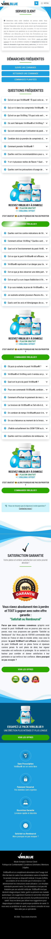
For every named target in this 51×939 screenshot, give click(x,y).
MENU (46, 3)
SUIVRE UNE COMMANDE (25, 67)
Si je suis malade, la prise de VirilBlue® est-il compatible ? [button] (27, 287)
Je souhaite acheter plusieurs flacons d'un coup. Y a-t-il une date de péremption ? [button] (27, 295)
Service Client (32, 862)
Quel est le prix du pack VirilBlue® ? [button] (23, 381)
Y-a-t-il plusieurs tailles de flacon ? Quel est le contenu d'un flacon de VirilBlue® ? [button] (27, 162)
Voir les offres (25, 669)
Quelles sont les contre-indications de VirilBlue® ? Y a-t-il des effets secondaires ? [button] (27, 233)
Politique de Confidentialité (12, 865)
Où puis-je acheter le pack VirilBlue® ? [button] (24, 366)
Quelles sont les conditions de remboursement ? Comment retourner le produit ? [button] (27, 436)
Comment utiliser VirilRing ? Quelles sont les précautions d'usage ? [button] (27, 241)
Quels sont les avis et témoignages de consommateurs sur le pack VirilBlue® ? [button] (27, 302)
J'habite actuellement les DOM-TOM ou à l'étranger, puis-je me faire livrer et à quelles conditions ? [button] (27, 428)
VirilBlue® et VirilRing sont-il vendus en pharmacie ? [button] (27, 374)
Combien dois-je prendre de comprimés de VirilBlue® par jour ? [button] (27, 138)
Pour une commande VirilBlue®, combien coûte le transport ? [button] (27, 389)
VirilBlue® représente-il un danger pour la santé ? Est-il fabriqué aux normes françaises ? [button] (27, 264)
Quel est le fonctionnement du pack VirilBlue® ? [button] (27, 248)
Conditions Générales (32, 865)
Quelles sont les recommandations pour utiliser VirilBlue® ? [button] (27, 154)
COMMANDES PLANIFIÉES (25, 79)
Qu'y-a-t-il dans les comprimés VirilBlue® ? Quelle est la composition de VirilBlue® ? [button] (27, 107)
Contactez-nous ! (25, 509)
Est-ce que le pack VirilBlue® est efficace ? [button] (26, 256)
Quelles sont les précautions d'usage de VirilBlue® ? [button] (27, 169)
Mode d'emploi (20, 862)
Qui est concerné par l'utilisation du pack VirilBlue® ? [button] (27, 131)
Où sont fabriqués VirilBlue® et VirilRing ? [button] (25, 123)
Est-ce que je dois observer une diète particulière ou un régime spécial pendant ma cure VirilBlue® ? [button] (27, 272)
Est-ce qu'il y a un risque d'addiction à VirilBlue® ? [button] (27, 279)
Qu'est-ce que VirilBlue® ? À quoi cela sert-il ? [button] (27, 100)
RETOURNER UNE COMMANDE (25, 73)
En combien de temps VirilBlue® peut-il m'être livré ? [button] (27, 412)
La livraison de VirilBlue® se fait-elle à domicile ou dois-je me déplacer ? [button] (27, 405)
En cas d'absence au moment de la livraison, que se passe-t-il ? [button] (27, 420)
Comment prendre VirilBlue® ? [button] (20, 146)
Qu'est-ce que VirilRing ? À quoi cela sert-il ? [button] (26, 115)
